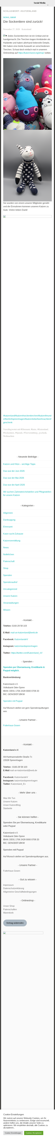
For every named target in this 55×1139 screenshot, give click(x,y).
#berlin (7, 419)
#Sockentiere (8, 432)
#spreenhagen (18, 419)
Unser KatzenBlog (12, 805)
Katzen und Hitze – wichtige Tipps (19, 464)
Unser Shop (9, 906)
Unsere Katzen (10, 596)
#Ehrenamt (25, 429)
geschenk (43, 432)
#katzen (18, 416)
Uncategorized (10, 589)
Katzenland (26, 29)
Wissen (6, 610)
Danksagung (9, 520)
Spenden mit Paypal (12, 701)
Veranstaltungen (11, 603)
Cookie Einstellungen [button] (13, 1133)
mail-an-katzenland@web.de (24, 632)
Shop (13, 17)
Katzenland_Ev (18, 784)
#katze (33, 429)
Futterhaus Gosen (11, 725)
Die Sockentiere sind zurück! (23, 21)
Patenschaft (8, 561)
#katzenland (9, 416)
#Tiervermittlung (31, 432)
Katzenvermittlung (11, 541)
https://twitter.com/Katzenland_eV (26, 653)
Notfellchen (8, 554)
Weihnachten (8, 436)
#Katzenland (42, 429)
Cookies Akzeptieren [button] (34, 1133)
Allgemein (8, 513)
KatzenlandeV (21, 639)
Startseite (7, 808)
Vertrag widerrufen (15, 923)
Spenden (7, 575)
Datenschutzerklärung (13, 888)
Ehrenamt (7, 527)
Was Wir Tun (9, 798)
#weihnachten (43, 419)
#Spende (19, 432)
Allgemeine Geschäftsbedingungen (20, 892)
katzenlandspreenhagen (26, 646)
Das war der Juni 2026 (14, 471)
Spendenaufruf (10, 582)
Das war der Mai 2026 (13, 478)
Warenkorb (8, 913)
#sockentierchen (30, 416)
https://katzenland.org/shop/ (31, 53)
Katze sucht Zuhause (13, 534)
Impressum (8, 885)
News (6, 17)
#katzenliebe (31, 419)
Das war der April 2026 (14, 485)
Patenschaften (10, 909)
